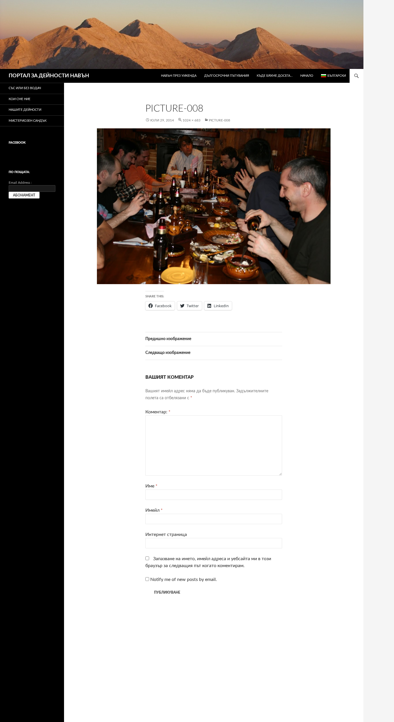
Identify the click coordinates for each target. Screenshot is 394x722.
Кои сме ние (19, 99)
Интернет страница (166, 534)
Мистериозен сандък (27, 120)
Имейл (154, 510)
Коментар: (157, 412)
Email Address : (20, 182)
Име (151, 486)
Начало (306, 75)
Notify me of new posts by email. (183, 579)
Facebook (17, 142)
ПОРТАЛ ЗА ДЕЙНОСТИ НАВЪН (49, 75)
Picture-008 (219, 120)
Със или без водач (25, 88)
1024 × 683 (191, 120)
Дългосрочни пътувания (226, 75)
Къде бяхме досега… (274, 75)
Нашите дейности (25, 109)
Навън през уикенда (178, 75)
